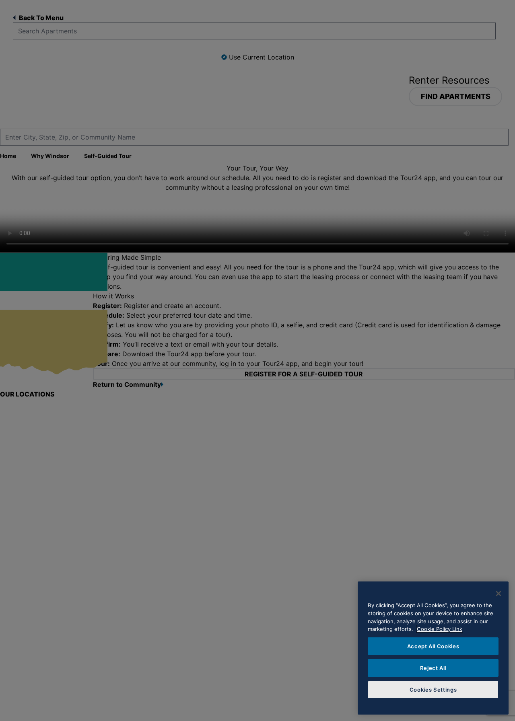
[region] (433, 648)
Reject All (433, 668)
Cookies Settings (433, 689)
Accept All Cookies (433, 646)
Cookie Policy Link (439, 629)
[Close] (498, 593)
